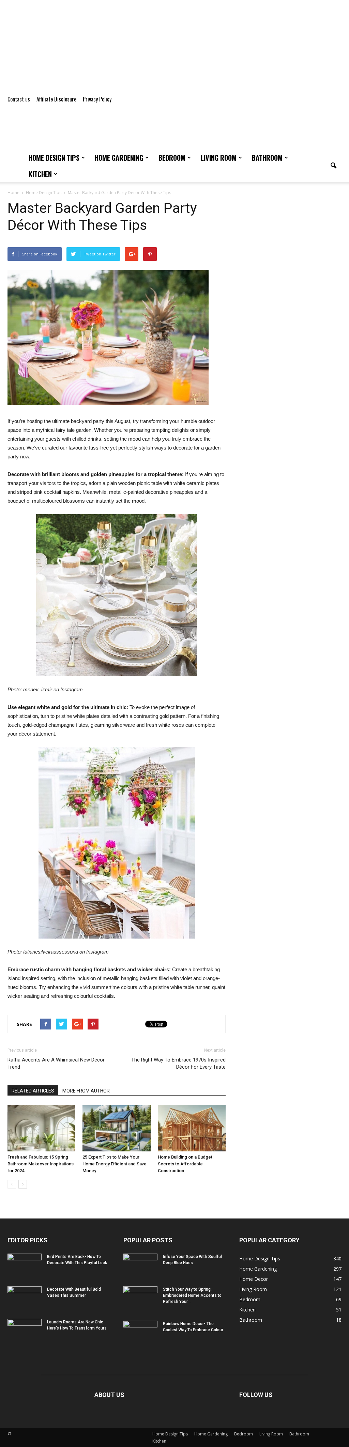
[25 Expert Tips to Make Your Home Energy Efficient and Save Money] (116, 1128)
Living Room (219, 158)
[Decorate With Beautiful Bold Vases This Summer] (24, 1298)
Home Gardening (119, 158)
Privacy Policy (97, 99)
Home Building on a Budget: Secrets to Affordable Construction (185, 1163)
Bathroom (267, 158)
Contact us (18, 99)
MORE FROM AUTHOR (86, 1091)
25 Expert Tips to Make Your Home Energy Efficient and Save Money (114, 1163)
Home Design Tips (54, 158)
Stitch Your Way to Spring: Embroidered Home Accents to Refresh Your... (192, 1295)
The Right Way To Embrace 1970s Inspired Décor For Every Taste (178, 1063)
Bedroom (171, 158)
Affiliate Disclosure (56, 99)
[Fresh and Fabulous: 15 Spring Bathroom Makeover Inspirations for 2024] (41, 1128)
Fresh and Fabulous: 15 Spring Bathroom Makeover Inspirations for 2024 (40, 1163)
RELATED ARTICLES (33, 1091)
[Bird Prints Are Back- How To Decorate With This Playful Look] (24, 1265)
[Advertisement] (174, 47)
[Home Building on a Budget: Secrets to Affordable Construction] (192, 1128)
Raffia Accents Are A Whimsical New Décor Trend (56, 1063)
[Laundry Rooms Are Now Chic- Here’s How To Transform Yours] (24, 1331)
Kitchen (40, 174)
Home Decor (253, 1279)
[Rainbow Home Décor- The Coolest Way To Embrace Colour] (140, 1332)
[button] (333, 166)
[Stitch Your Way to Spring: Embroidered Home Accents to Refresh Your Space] (140, 1298)
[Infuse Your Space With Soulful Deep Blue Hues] (140, 1265)
